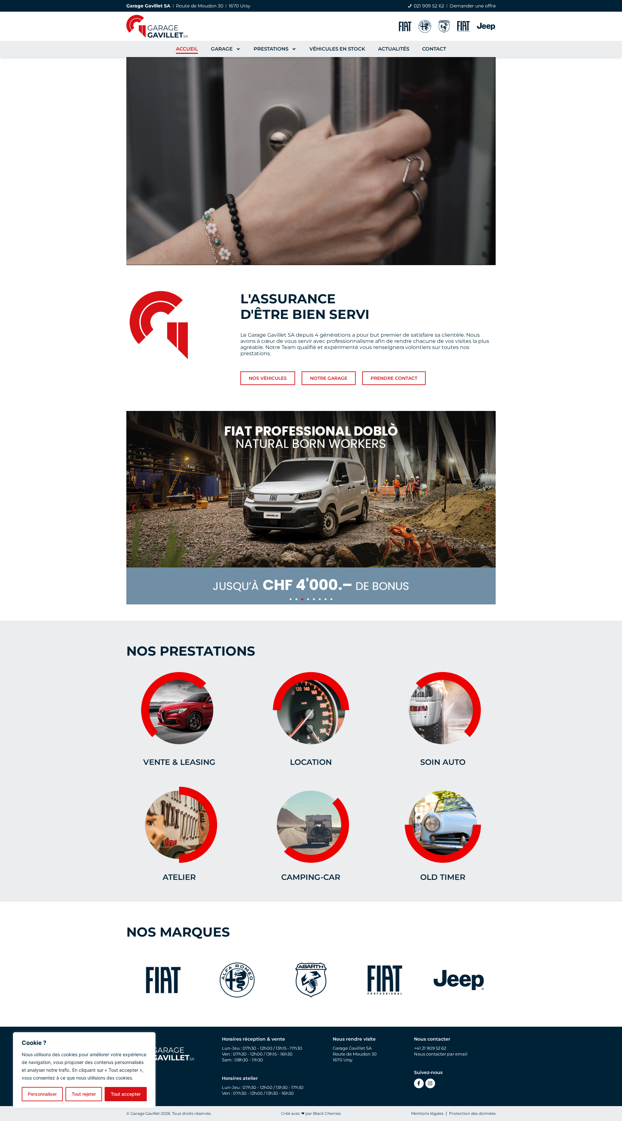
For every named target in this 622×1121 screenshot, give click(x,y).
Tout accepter (126, 1094)
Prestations (271, 49)
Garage (222, 49)
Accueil (187, 49)
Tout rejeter (84, 1094)
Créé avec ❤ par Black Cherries (311, 1113)
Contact (434, 49)
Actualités (393, 49)
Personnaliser (42, 1094)
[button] (134, 508)
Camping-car (310, 877)
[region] (84, 1070)
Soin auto (443, 762)
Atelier (179, 877)
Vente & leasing (179, 762)
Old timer (443, 877)
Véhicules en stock (337, 49)
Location (311, 762)
